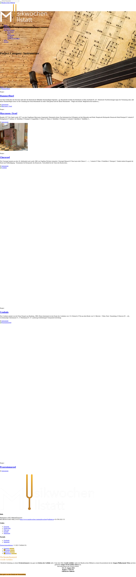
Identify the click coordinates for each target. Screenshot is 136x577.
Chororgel (5, 157)
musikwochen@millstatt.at (46, 519)
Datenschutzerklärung (6, 545)
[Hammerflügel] (5, 89)
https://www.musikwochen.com (29, 519)
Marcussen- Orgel (8, 113)
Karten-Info (7, 528)
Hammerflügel (7, 96)
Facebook (6, 540)
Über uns (6, 530)
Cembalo (4, 312)
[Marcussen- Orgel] (6, 106)
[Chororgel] (14, 150)
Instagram (6, 542)
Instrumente (5, 104)
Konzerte (6, 526)
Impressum (7, 533)
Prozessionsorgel (8, 467)
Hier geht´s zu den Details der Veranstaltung (13, 574)
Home (2, 87)
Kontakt (6, 531)
